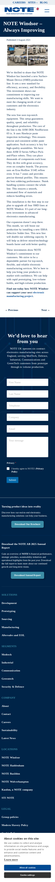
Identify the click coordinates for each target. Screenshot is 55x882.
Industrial (7, 662)
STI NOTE (8, 797)
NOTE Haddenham (13, 765)
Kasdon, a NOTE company (17, 789)
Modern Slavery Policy (15, 825)
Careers (6, 722)
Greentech (8, 678)
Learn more (11, 859)
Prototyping (8, 611)
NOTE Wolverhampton (15, 781)
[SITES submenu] (37, 2)
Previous (13, 310)
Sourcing (7, 619)
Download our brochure (27, 524)
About (5, 706)
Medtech (7, 654)
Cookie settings (27, 875)
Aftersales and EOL (13, 635)
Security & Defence (13, 686)
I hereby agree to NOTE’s (27, 470)
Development (9, 603)
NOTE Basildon (11, 773)
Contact (6, 714)
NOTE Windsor (11, 757)
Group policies (10, 817)
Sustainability (10, 730)
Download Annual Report (27, 575)
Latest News (9, 738)
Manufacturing (10, 627)
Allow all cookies (27, 868)
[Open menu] (46, 10)
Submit (12, 480)
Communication (11, 670)
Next (44, 310)
